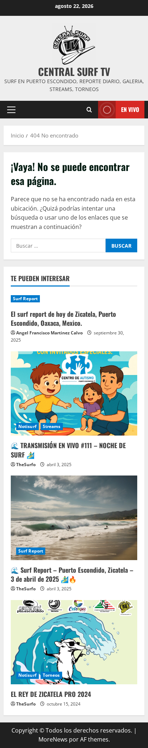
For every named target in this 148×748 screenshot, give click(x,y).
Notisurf (27, 426)
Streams (52, 426)
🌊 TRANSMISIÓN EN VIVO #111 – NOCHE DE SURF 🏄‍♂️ (68, 450)
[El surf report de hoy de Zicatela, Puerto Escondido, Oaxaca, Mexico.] (74, 298)
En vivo (130, 109)
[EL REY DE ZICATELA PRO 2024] (74, 642)
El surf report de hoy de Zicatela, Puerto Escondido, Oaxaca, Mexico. (63, 318)
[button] (11, 109)
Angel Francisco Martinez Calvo (49, 333)
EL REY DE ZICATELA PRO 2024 (51, 694)
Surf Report (25, 299)
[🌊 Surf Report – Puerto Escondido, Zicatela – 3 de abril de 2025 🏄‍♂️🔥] (74, 518)
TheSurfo (26, 464)
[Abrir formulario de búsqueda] (89, 109)
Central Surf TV (74, 71)
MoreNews (53, 739)
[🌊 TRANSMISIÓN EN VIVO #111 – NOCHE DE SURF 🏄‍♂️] (74, 393)
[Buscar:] (58, 245)
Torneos (51, 675)
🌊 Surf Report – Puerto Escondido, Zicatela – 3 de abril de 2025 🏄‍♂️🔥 (72, 574)
